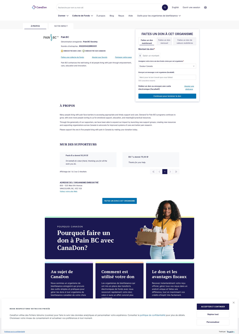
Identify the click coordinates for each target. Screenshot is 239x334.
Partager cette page (123, 57)
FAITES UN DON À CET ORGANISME (119, 201)
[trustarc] (230, 332)
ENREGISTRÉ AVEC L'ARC (72, 51)
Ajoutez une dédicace (189, 87)
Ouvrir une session (191, 7)
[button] (233, 302)
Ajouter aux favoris (99, 57)
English (175, 7)
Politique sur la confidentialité (14, 332)
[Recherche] (165, 7)
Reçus (121, 15)
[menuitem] (63, 16)
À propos (100, 15)
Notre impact (61, 26)
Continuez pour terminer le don (167, 96)
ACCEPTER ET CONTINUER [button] (213, 307)
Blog (112, 15)
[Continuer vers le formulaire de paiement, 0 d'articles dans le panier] (206, 7)
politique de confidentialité (152, 315)
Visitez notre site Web (68, 191)
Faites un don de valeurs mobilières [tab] (185, 41)
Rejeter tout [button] (213, 314)
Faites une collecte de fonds (72, 57)
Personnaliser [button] (213, 322)
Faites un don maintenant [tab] (147, 41)
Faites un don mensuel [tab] (164, 41)
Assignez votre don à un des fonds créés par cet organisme (161, 61)
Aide (130, 15)
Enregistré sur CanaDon (95, 51)
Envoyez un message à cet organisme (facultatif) (156, 72)
